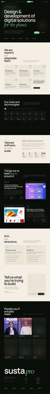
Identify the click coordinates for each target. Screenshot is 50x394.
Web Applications (38, 378)
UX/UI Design (37, 380)
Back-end (16, 108)
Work (23, 1)
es (33, 1)
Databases (22, 108)
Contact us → (36, 32)
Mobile (19, 108)
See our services (43, 32)
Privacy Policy (29, 392)
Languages (8, 108)
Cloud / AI (29, 108)
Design (25, 108)
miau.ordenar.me (32, 182)
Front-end (12, 108)
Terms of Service (33, 392)
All (5, 108)
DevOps (32, 108)
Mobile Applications (38, 379)
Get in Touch (29, 1)
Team (25, 1)
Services (17, 1)
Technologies (20, 1)
